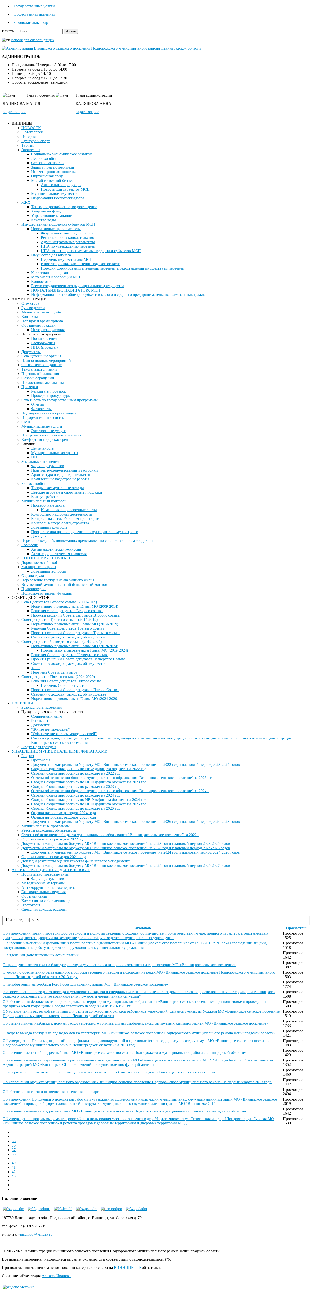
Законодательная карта (32, 22)
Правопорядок (33, 589)
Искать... (9, 31)
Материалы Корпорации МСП (56, 277)
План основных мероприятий (46, 360)
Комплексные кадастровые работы (60, 479)
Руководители (33, 308)
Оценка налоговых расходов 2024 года (63, 813)
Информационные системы (44, 417)
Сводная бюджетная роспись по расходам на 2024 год (75, 795)
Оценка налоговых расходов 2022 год (52, 839)
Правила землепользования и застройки (64, 470)
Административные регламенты (68, 242)
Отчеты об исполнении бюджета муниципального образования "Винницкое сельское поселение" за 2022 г (110, 835)
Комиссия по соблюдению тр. (46, 901)
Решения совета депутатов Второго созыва (67, 611)
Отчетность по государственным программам (59, 400)
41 (14, 1167)
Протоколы (40, 760)
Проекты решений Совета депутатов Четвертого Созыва (78, 659)
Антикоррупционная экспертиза (48, 887)
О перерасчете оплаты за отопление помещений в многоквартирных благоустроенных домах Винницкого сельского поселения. (109, 1072)
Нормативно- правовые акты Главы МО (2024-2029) (74, 699)
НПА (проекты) (44, 347)
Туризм (27, 145)
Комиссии (29, 545)
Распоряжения (43, 343)
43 (14, 1176)
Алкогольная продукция (61, 185)
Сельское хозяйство (47, 163)
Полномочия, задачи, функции (46, 593)
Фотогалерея (32, 132)
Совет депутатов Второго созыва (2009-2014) (59, 602)
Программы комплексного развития (51, 435)
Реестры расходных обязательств (48, 830)
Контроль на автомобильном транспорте (65, 518)
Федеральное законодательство (67, 233)
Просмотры (296, 928)
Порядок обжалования (40, 374)
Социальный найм (46, 716)
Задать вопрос (14, 112)
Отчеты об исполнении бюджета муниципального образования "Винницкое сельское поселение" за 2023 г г (121, 778)
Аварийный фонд (46, 211)
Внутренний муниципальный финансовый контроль (65, 584)
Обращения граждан (38, 325)
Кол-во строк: (17, 920)
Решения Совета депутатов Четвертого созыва (69, 655)
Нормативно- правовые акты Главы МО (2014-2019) (74, 624)
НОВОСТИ (31, 128)
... (13, 1158)
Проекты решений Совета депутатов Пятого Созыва (75, 690)
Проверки (29, 387)
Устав (35, 668)
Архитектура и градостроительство (60, 475)
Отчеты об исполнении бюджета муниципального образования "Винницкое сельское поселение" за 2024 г (120, 791)
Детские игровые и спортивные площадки (66, 492)
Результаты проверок (48, 391)
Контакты (29, 316)
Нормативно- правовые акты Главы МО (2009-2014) (74, 606)
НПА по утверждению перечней (68, 246)
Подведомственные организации (49, 413)
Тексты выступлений (39, 369)
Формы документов (47, 466)
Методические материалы (43, 883)
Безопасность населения (41, 707)
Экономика (30, 150)
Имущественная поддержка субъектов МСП (58, 224)
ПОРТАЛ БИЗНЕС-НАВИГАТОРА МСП (65, 290)
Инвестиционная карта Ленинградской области (80, 264)
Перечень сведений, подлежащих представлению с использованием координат (87, 540)
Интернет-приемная (48, 330)
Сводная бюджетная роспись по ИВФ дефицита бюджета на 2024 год (88, 800)
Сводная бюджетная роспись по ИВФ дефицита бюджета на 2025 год (88, 804)
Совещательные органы (41, 356)
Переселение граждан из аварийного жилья (57, 580)
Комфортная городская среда (45, 439)
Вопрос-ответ (42, 281)
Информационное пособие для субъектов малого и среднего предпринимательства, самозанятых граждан (119, 295)
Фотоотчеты (41, 409)
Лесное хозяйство (45, 158)
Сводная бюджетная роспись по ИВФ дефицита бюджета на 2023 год (88, 782)
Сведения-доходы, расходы (44, 909)
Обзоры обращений (37, 378)
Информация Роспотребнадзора (57, 198)
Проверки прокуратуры (51, 396)
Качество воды (43, 220)
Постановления (44, 338)
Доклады (38, 536)
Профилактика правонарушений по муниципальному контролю (84, 532)
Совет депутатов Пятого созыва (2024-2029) (58, 677)
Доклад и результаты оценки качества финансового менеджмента (75, 861)
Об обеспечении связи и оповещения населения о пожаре (51, 1092)
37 (14, 1150)
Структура (30, 303)
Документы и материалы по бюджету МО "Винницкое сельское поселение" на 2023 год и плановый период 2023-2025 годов (125, 843)
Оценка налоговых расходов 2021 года (53, 857)
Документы (31, 352)
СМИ (25, 422)
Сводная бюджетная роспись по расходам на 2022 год (75, 773)
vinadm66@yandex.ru (35, 1234)
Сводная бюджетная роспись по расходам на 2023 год (75, 786)
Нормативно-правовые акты (45, 874)
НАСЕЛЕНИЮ (24, 703)
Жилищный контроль (49, 527)
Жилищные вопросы (38, 567)
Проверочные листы (48, 505)
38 (14, 1154)
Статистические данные (41, 365)
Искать (71, 31)
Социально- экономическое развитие (62, 154)
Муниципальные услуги (41, 426)
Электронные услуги (48, 431)
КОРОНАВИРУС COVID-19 (45, 558)
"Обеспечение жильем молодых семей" (64, 734)
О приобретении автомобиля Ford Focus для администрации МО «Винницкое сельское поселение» (85, 984)
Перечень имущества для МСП (67, 259)
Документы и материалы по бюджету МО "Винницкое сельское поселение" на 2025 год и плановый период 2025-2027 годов (125, 865)
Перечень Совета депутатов (54, 672)
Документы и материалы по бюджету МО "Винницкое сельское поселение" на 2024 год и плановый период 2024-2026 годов (125, 848)
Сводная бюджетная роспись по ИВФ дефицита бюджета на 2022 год (88, 769)
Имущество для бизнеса (51, 255)
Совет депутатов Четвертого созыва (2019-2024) (61, 641)
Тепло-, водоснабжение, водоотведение (64, 207)
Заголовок (142, 928)
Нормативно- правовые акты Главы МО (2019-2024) (74, 646)
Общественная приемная (34, 14)
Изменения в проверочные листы (69, 510)
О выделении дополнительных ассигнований (41, 955)
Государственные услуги (34, 6)
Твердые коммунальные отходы (57, 488)
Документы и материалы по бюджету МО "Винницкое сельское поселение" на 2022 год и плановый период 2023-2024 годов (135, 764)
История (28, 136)
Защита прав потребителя (52, 167)
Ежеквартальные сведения (43, 892)
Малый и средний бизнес (52, 180)
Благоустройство (35, 483)
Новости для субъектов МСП (65, 189)
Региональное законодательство (67, 237)
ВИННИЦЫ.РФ (127, 1267)
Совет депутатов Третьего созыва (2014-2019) (59, 619)
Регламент (39, 720)
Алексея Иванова (56, 1276)
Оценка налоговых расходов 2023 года (63, 817)
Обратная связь (34, 896)
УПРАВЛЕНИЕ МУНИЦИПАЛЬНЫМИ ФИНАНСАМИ (59, 751)
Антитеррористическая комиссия (59, 554)
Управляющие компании (51, 215)
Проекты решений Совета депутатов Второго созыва (75, 615)
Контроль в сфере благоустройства (60, 523)
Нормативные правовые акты (56, 229)
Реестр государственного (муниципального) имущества (77, 286)
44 (14, 1180)
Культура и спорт (35, 141)
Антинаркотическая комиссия (56, 549)
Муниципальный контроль (43, 501)
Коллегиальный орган (49, 273)
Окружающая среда (47, 176)
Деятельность (42, 448)
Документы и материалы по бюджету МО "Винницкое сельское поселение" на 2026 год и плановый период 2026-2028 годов (135, 821)
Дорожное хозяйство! (39, 562)
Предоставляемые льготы (42, 382)
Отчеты (37, 404)
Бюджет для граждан (38, 747)
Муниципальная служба (41, 312)
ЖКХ (25, 202)
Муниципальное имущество (54, 194)
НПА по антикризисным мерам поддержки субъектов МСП (91, 251)
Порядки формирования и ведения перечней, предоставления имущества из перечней (112, 268)
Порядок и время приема (42, 321)
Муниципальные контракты (54, 453)
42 (14, 1172)
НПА (35, 457)
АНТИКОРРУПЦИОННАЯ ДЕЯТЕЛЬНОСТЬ (51, 870)
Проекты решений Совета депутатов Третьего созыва (75, 633)
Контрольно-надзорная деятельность (61, 514)
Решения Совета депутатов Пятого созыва (66, 681)
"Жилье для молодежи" (50, 729)
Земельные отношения (40, 461)
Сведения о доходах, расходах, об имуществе (68, 637)
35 (14, 1141)
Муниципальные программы (45, 826)
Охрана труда (32, 576)
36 (14, 1145)
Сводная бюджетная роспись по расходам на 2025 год (75, 808)
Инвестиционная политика (54, 172)
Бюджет (27, 756)
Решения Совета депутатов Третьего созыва (67, 628)
